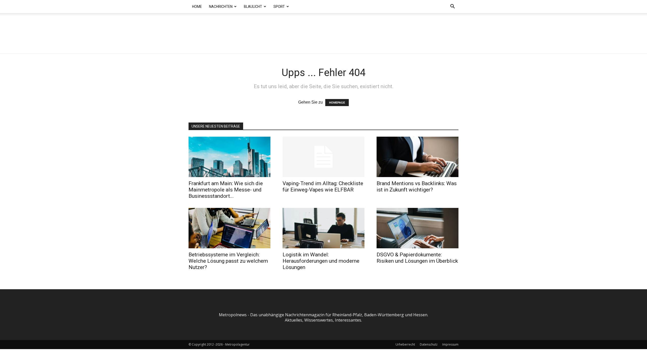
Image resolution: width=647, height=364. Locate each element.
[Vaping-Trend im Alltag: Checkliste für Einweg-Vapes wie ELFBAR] (323, 157)
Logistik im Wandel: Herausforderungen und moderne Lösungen (321, 261)
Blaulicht (253, 7)
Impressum (450, 344)
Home (197, 7)
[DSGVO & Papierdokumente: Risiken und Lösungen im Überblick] (417, 228)
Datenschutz (428, 344)
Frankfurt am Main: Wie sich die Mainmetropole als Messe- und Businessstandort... (226, 189)
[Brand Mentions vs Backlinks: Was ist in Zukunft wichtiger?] (417, 157)
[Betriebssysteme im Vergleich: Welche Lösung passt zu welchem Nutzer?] (229, 228)
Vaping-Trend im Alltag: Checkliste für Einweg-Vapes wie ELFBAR (323, 186)
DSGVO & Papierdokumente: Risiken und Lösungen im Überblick (417, 258)
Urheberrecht (405, 344)
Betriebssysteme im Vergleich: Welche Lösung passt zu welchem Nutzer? (228, 261)
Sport (279, 7)
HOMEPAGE (337, 102)
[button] (452, 7)
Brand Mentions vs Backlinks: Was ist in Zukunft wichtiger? (417, 186)
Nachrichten (221, 7)
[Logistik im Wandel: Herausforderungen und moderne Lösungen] (323, 228)
